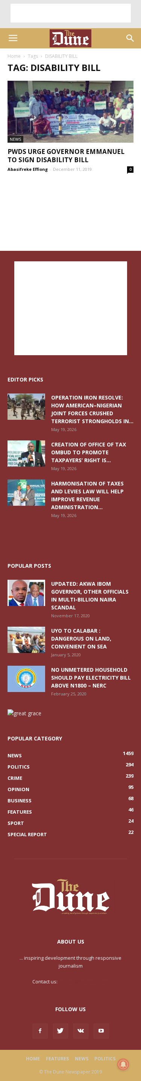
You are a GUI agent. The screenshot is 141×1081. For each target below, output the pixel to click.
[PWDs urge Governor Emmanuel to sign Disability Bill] (70, 112)
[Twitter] (60, 1031)
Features (57, 1058)
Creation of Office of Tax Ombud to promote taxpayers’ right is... (88, 452)
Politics (104, 1058)
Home (14, 56)
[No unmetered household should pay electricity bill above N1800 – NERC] (26, 679)
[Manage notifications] (123, 1064)
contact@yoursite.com (84, 981)
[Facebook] (40, 1031)
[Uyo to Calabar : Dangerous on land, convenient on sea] (26, 640)
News (15, 139)
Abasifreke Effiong (28, 169)
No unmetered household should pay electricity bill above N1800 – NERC (91, 677)
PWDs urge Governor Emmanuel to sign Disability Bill (66, 155)
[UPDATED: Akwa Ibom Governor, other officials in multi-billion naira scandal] (26, 593)
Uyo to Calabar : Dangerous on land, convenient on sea (81, 638)
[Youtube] (101, 1031)
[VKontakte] (80, 1031)
